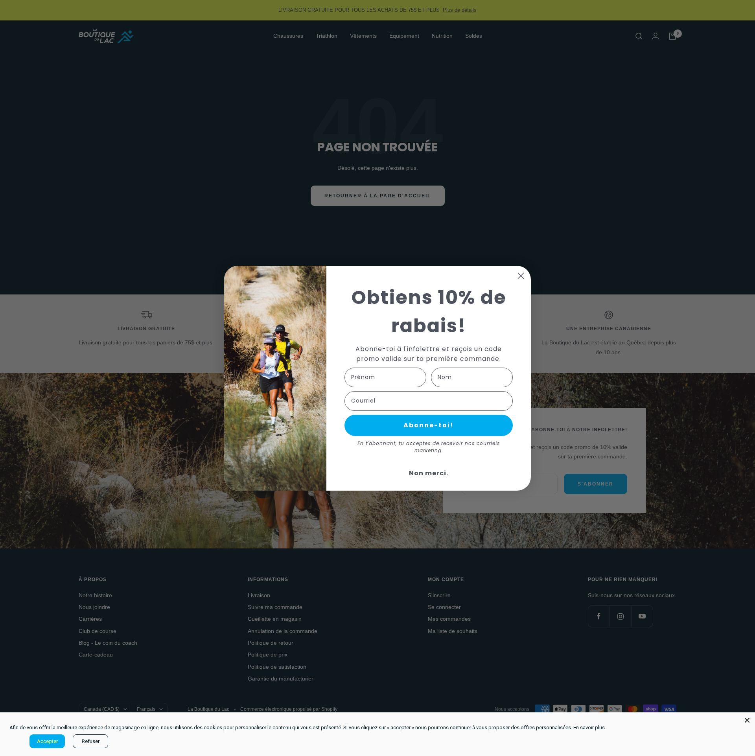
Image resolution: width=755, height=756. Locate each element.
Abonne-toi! (428, 425)
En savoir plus (589, 727)
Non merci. (428, 473)
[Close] (747, 720)
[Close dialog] (521, 276)
